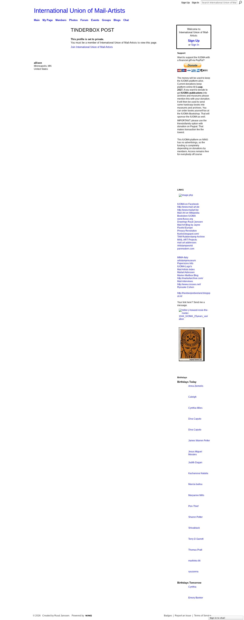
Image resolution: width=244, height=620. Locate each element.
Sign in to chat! (217, 618)
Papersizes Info (185, 263)
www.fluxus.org (185, 219)
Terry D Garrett (195, 539)
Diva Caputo (194, 418)
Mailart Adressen (186, 272)
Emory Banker (195, 597)
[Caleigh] (181, 403)
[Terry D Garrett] (181, 545)
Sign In (195, 2)
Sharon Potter (195, 517)
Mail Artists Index (186, 269)
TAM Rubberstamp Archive (191, 236)
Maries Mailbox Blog (187, 275)
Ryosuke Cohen (185, 287)
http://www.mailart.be (188, 210)
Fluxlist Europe (185, 227)
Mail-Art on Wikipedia (188, 212)
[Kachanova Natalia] (181, 480)
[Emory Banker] (181, 604)
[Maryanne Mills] (181, 502)
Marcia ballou (195, 484)
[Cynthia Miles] (181, 414)
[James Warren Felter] (181, 447)
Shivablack (194, 528)
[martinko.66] (181, 567)
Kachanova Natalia (198, 473)
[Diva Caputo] (181, 425)
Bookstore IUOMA (186, 216)
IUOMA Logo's (184, 266)
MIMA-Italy (182, 257)
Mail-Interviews (185, 281)
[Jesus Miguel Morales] (181, 458)
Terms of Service (202, 615)
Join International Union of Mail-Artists (92, 47)
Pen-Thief (193, 506)
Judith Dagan (195, 462)
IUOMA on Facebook (188, 204)
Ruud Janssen (61, 615)
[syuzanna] (181, 578)
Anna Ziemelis (195, 386)
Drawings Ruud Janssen (190, 221)
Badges (168, 615)
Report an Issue (183, 615)
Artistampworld (185, 245)
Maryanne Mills (196, 495)
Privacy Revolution (187, 230)
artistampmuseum (186, 260)
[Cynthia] (181, 593)
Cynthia (192, 586)
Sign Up (185, 2)
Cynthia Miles (195, 408)
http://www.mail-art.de (188, 207)
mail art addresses (186, 242)
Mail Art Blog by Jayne (188, 225)
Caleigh (192, 397)
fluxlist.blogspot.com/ (188, 233)
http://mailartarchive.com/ (190, 278)
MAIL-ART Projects (187, 239)
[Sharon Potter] (181, 524)
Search (240, 2)
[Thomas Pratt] (181, 556)
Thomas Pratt (195, 549)
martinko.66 (194, 560)
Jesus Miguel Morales (195, 453)
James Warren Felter (199, 440)
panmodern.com (185, 248)
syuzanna (193, 571)
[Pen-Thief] (181, 513)
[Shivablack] (181, 534)
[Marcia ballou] (181, 491)
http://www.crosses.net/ (189, 284)
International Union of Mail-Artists (79, 10)
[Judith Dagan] (181, 469)
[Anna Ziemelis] (181, 393)
